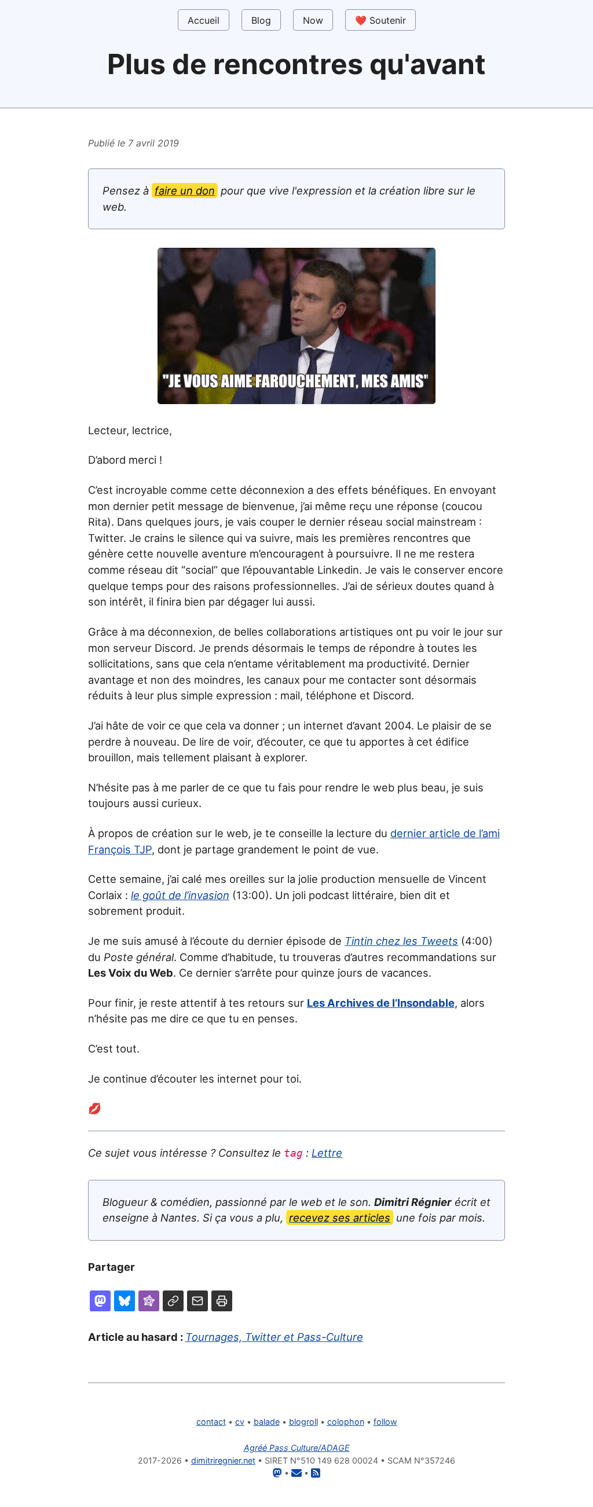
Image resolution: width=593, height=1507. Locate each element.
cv (239, 1422)
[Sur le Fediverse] (148, 1300)
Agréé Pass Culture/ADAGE (297, 1448)
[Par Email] (197, 1300)
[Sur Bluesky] (124, 1300)
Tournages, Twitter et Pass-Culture (274, 1336)
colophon (345, 1422)
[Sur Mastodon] (100, 1300)
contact (211, 1422)
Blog (261, 20)
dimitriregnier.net (223, 1460)
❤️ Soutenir (380, 20)
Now (313, 20)
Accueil (203, 20)
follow (385, 1422)
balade (267, 1422)
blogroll (303, 1422)
